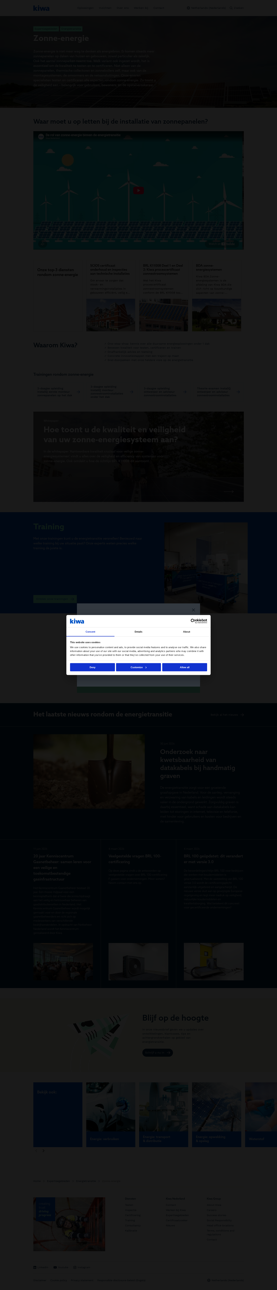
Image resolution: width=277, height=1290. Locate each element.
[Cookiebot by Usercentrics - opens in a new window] (193, 621)
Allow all (184, 667)
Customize (137, 667)
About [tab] (186, 631)
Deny (92, 667)
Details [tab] (139, 631)
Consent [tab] (90, 631)
